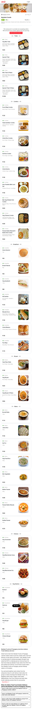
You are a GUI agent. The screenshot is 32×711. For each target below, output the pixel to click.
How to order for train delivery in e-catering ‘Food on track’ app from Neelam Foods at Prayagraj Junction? (15, 705)
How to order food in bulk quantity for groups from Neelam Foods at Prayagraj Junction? (15, 699)
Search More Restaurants (16, 32)
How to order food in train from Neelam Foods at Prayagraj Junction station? (14, 689)
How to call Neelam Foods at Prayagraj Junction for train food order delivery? (15, 694)
